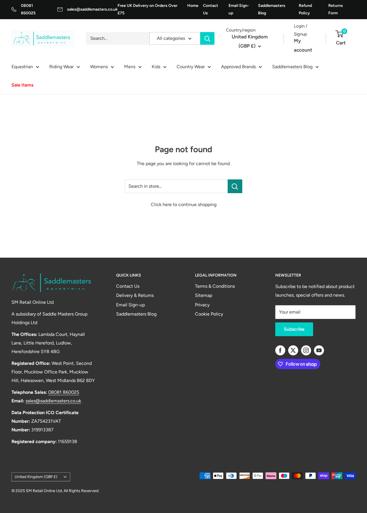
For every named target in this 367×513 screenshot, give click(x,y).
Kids (156, 66)
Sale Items (22, 85)
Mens (129, 66)
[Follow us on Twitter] (293, 350)
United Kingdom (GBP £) (36, 476)
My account (303, 45)
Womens (99, 66)
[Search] (207, 38)
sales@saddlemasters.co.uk (92, 9)
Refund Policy (305, 9)
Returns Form (335, 9)
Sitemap (203, 295)
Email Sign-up (239, 9)
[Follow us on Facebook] (280, 350)
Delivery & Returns (135, 295)
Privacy (202, 305)
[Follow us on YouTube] (319, 350)
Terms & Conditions (215, 286)
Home (192, 5)
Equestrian (22, 66)
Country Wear (191, 66)
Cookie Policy (209, 314)
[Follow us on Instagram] (306, 350)
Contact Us (210, 9)
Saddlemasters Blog (271, 9)
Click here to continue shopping (183, 204)
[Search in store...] (235, 186)
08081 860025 (63, 392)
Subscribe (294, 329)
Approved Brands (238, 66)
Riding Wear (61, 66)
